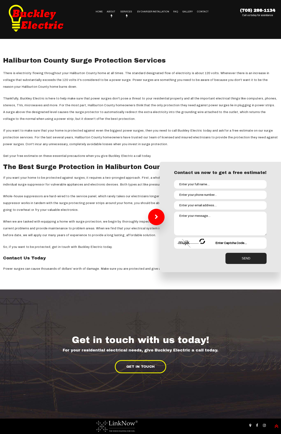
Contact (203, 11)
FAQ (175, 11)
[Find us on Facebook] (257, 425)
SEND (246, 258)
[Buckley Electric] (36, 19)
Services (126, 11)
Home (99, 11)
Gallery (187, 11)
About (111, 11)
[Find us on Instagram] (264, 425)
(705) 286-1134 (257, 10)
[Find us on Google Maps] (250, 425)
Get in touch (140, 367)
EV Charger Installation (153, 11)
